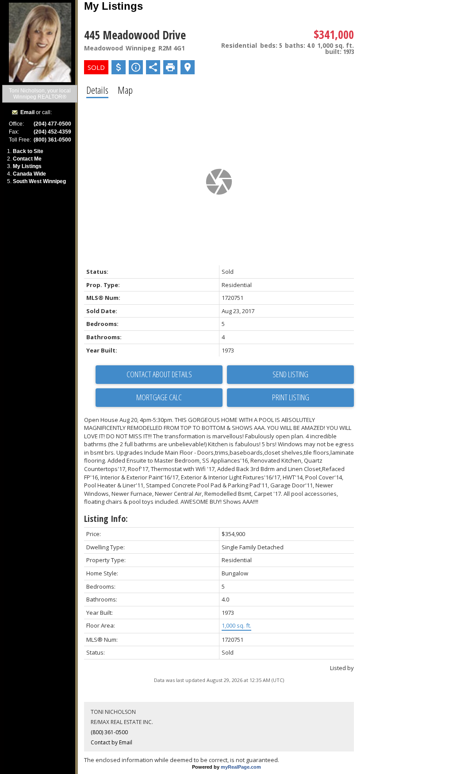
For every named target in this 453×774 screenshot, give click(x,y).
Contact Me (27, 159)
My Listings (27, 166)
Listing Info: (106, 519)
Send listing (290, 374)
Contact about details (159, 374)
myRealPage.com (241, 767)
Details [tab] (97, 89)
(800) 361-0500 (109, 732)
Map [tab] (125, 89)
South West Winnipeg (39, 181)
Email (27, 112)
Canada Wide (29, 174)
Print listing (290, 397)
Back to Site (28, 151)
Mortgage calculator (159, 397)
